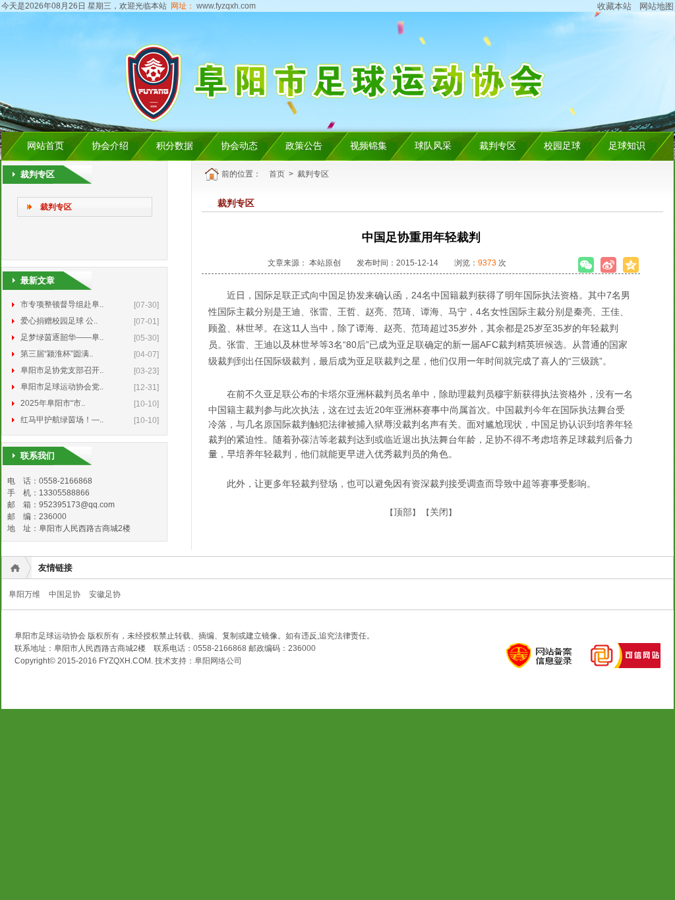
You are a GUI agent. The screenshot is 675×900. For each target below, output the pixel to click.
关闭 (439, 512)
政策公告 (303, 146)
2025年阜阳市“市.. (52, 403)
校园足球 (562, 146)
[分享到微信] (586, 265)
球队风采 (433, 146)
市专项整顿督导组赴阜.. (61, 304)
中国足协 (64, 594)
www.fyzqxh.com (225, 6)
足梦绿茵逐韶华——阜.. (61, 337)
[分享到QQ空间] (631, 265)
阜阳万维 (24, 594)
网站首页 (45, 146)
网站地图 (656, 6)
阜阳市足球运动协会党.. (61, 386)
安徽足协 (105, 594)
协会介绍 (110, 146)
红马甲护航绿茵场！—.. (61, 419)
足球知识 (626, 146)
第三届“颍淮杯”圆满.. (56, 353)
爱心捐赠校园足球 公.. (59, 320)
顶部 (403, 512)
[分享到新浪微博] (608, 265)
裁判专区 (497, 146)
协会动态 (239, 146)
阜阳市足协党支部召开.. (61, 370)
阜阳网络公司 (218, 660)
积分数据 (174, 146)
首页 (277, 174)
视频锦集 (368, 146)
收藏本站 (614, 6)
